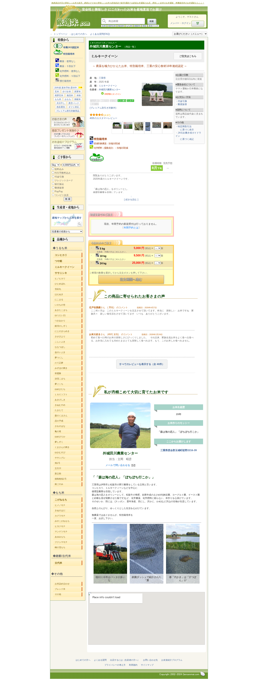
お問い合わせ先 (150, 660)
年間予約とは (131, 227)
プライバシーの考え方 (114, 665)
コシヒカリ (68, 255)
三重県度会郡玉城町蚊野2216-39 (178, 450)
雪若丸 (68, 289)
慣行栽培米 (65, 81)
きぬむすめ (68, 405)
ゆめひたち (68, 390)
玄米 (104, 26)
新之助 (68, 474)
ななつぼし (68, 347)
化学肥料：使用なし (69, 71)
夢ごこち (68, 384)
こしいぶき (68, 342)
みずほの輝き (68, 368)
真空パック (153, 26)
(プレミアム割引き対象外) (103, 107)
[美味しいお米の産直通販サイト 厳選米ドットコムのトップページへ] (69, 31)
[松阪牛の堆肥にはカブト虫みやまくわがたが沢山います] (138, 129)
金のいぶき (68, 352)
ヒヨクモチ (68, 527)
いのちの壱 (68, 305)
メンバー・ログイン (180, 23)
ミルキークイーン (68, 267)
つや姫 (68, 261)
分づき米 (66, 91)
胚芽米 (77, 91)
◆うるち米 (60, 248)
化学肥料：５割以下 (69, 76)
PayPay (59, 191)
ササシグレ (68, 458)
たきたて (68, 411)
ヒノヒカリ (68, 279)
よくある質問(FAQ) (100, 34)
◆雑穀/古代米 (62, 555)
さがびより (68, 336)
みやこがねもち (68, 521)
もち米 (129, 26)
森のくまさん (68, 416)
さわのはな (68, 426)
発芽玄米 (112, 26)
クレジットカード (64, 180)
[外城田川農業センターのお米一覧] (120, 425)
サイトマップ (147, 665)
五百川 (68, 469)
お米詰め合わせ (68, 584)
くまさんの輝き (68, 448)
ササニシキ (68, 273)
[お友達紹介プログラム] (67, 149)
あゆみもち (68, 537)
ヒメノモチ (68, 505)
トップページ (60, 34)
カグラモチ (68, 516)
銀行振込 (59, 184)
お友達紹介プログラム (171, 660)
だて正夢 (68, 363)
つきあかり (68, 320)
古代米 (68, 563)
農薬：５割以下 (67, 66)
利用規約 (133, 665)
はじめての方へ (79, 34)
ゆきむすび (68, 453)
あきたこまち (68, 310)
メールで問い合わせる (118, 465)
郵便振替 (59, 187)
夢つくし (68, 357)
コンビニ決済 (61, 195)
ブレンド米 (68, 589)
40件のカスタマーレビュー (103, 118)
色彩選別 (61, 107)
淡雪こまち (68, 378)
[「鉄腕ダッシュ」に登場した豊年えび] (147, 130)
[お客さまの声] (67, 126)
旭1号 (68, 463)
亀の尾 (68, 432)
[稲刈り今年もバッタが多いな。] (128, 128)
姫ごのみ (68, 484)
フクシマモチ (68, 542)
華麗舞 (68, 373)
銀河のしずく (68, 326)
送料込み (59, 169)
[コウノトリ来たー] (156, 127)
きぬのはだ (68, 510)
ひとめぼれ (68, 284)
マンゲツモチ (68, 532)
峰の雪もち (68, 548)
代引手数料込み (63, 173)
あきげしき (68, 400)
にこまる (68, 299)
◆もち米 (58, 492)
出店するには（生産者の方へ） (125, 660)
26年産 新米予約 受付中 (65, 87)
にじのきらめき (68, 331)
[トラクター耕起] (167, 127)
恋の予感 (68, 421)
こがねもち (68, 500)
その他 (68, 594)
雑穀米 (137, 26)
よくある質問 (100, 660)
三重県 (102, 78)
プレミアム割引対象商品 (67, 111)
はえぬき (68, 294)
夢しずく (68, 442)
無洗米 (121, 26)
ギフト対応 (73, 107)
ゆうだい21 (68, 315)
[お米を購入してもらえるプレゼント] (67, 138)
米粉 (144, 26)
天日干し (61, 103)
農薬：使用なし (67, 61)
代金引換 (59, 176)
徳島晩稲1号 (68, 479)
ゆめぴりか (68, 437)
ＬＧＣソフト (68, 395)
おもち (68, 99)
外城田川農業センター (120, 453)
